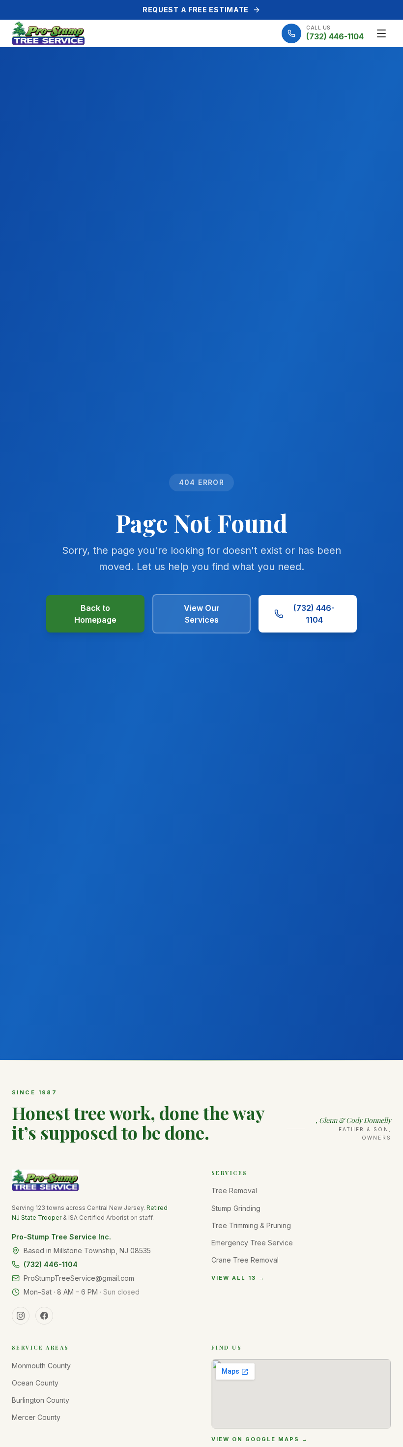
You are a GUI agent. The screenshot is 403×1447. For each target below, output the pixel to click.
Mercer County (36, 1417)
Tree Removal (234, 1190)
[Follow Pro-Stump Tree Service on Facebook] (44, 1316)
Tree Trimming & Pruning (251, 1225)
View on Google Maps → (259, 1439)
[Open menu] (381, 33)
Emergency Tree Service (252, 1242)
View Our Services (202, 614)
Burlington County (40, 1400)
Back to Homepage (95, 614)
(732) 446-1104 (314, 614)
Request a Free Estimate (196, 9)
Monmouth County (41, 1365)
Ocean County (35, 1383)
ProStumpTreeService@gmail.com (79, 1278)
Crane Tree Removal (245, 1260)
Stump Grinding (235, 1208)
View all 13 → (238, 1277)
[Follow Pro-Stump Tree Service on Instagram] (20, 1316)
